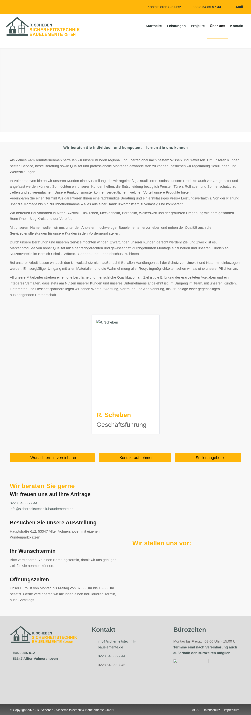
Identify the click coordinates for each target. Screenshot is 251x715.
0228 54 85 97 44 (207, 7)
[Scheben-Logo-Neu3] (43, 26)
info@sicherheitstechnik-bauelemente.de (42, 509)
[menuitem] (153, 26)
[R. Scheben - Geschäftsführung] (125, 322)
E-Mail (238, 7)
